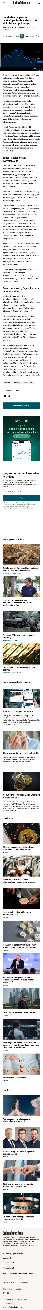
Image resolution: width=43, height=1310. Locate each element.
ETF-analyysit (6, 573)
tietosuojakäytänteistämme (11, 508)
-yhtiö (11, 87)
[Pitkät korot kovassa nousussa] (21, 1064)
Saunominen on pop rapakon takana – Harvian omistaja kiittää (19, 1217)
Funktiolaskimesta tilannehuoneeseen (19, 1012)
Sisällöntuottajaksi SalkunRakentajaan (18, 1273)
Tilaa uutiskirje (8, 1262)
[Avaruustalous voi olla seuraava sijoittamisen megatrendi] (21, 1105)
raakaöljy (16, 382)
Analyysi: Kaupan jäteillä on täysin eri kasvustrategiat (19, 1152)
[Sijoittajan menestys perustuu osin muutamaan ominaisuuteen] (21, 1170)
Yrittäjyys (18, 607)
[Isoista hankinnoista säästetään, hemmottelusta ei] (21, 898)
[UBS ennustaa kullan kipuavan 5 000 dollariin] (21, 654)
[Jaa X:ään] (9, 396)
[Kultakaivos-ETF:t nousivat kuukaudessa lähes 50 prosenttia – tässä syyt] (21, 554)
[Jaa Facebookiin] (5, 396)
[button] (3, 3)
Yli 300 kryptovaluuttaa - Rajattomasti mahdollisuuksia (21, 796)
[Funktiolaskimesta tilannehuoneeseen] (21, 998)
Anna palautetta (9, 1268)
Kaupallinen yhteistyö (16, 573)
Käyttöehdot (22, 1299)
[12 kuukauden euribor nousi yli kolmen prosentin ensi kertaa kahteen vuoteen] (21, 931)
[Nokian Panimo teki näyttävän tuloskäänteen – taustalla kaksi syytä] (21, 866)
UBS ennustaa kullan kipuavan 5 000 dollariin (19, 668)
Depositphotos (22, 1282)
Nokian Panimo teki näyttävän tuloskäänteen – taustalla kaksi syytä (19, 880)
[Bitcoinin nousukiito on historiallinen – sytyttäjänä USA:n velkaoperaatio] (21, 833)
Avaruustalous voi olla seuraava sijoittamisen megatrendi (16, 1120)
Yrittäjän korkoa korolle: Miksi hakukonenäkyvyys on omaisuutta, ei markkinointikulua (19, 602)
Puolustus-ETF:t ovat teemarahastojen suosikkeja (19, 636)
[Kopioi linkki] (13, 396)
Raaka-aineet (8, 36)
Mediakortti (7, 1258)
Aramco (7, 382)
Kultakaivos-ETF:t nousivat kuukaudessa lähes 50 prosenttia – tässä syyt (20, 569)
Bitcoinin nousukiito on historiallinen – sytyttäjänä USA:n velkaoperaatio (19, 848)
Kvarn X (17, 640)
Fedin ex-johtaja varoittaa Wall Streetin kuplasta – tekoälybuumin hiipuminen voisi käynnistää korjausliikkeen (21, 1044)
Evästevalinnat (8, 1303)
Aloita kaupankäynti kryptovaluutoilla (21, 753)
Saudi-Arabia (28, 382)
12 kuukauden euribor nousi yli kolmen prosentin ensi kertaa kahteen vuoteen (19, 946)
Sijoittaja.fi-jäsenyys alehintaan (18, 711)
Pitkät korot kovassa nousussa (16, 1077)
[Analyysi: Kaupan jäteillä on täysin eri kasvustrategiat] (21, 1137)
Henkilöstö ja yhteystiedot (13, 1253)
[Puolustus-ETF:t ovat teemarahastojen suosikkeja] (21, 621)
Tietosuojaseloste (9, 1299)
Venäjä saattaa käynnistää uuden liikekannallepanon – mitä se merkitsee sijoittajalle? (20, 979)
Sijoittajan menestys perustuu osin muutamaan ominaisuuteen (18, 1185)
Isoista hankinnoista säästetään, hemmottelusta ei (17, 913)
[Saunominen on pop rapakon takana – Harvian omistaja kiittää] (21, 1203)
